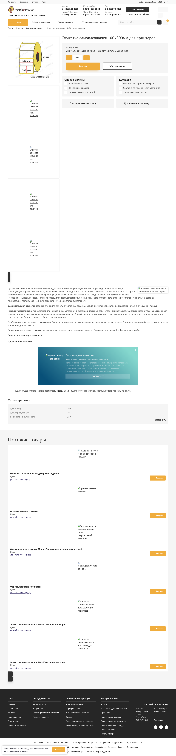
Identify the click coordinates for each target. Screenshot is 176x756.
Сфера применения (41, 22)
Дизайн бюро (72, 752)
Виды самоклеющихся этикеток (79, 721)
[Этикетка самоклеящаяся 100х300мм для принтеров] (34, 59)
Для (83, 103)
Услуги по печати (65, 22)
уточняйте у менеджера (20, 479)
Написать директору (17, 725)
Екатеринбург (87, 747)
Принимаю (58, 750)
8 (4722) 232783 (113, 15)
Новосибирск (100, 747)
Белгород (112, 747)
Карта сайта (84, 752)
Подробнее (98, 376)
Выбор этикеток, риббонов (77, 713)
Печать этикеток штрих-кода (113, 721)
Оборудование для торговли (94, 22)
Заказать (83, 66)
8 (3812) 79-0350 (113, 9)
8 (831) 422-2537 (70, 15)
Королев (121, 747)
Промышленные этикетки (24, 511)
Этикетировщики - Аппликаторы (80, 725)
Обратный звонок (138, 9)
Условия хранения (41, 717)
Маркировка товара (74, 709)
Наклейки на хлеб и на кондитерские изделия (34, 474)
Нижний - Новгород (70, 747)
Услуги (45, 2)
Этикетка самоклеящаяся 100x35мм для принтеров (37, 662)
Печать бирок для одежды (112, 725)
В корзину (159, 478)
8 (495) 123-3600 (70, 9)
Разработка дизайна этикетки (114, 709)
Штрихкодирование (74, 704)
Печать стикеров (108, 734)
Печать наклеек (108, 730)
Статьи (69, 717)
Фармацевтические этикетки (25, 587)
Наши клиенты (14, 717)
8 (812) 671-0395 (91, 15)
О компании (13, 709)
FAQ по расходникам (100, 752)
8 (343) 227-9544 (91, 9)
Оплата (34, 2)
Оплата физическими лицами (46, 713)
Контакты (12, 2)
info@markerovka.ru (138, 14)
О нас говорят (14, 721)
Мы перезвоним (117, 66)
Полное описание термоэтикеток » (25, 335)
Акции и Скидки (39, 704)
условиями (23, 751)
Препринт (105, 713)
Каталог (20, 22)
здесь (59, 391)
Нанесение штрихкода (111, 717)
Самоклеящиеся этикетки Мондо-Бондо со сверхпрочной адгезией (46, 549)
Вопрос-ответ (39, 709)
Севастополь (132, 747)
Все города (158, 720)
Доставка (24, 2)
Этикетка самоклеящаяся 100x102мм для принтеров (38, 624)
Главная (11, 704)
